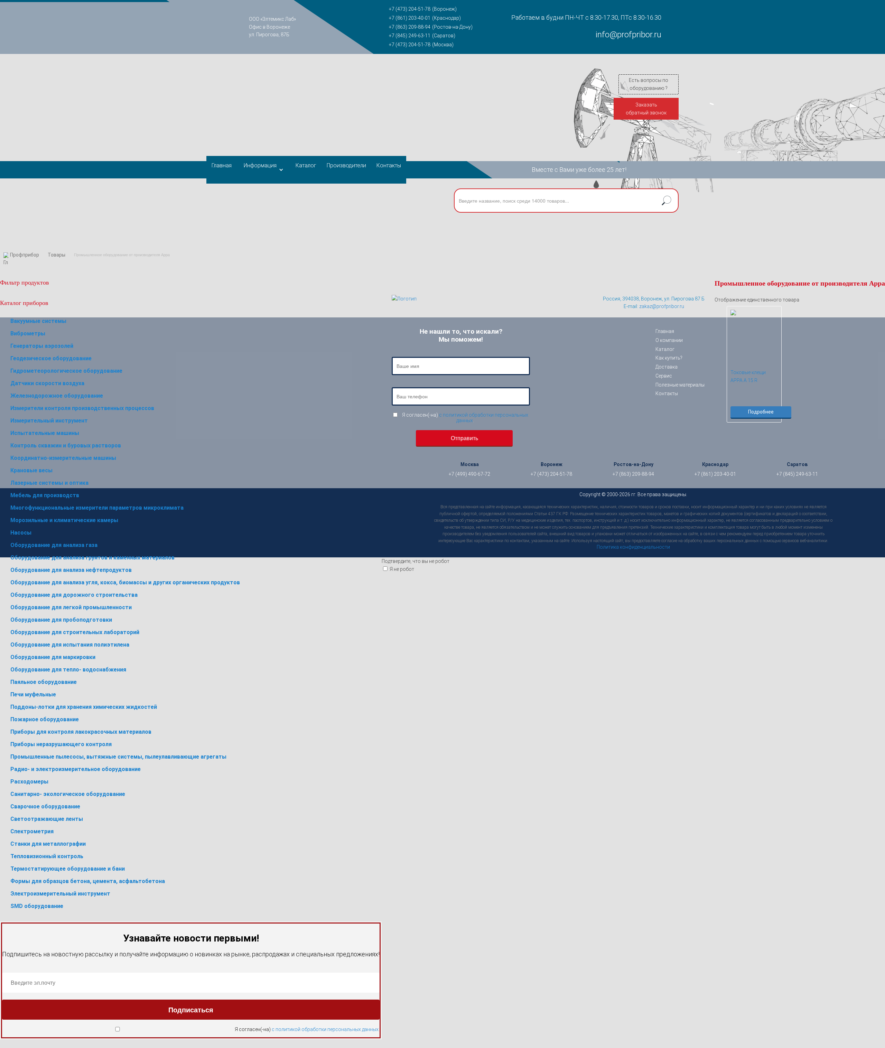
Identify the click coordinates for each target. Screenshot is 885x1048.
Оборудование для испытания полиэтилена (69, 644)
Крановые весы (31, 470)
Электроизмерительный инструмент (60, 893)
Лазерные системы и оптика (49, 483)
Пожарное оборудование (44, 719)
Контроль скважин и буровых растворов (65, 445)
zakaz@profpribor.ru (661, 306)
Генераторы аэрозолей (41, 346)
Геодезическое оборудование (51, 358)
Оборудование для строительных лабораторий (74, 632)
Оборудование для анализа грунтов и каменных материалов (92, 557)
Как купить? (668, 358)
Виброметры (27, 333)
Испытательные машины (44, 433)
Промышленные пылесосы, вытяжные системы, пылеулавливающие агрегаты (118, 756)
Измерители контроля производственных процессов (82, 408)
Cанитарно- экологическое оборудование (67, 794)
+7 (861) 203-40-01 (409, 18)
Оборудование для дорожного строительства (74, 595)
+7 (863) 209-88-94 (409, 27)
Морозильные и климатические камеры (64, 520)
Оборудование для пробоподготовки (61, 619)
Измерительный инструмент (49, 420)
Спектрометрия (32, 831)
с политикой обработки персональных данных (325, 1029)
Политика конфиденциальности (633, 547)
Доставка (666, 367)
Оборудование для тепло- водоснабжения (68, 669)
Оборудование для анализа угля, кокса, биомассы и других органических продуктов (125, 582)
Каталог (306, 165)
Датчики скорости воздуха (47, 383)
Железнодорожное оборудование (56, 395)
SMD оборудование (36, 906)
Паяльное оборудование (43, 682)
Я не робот (402, 569)
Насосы (20, 532)
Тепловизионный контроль (46, 856)
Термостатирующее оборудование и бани (67, 868)
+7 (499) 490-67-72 (469, 474)
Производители (346, 165)
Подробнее (761, 412)
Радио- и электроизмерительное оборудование (75, 769)
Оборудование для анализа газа (53, 545)
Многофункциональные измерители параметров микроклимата (97, 507)
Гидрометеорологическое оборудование (66, 371)
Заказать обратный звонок (646, 108)
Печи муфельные (33, 694)
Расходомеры (29, 781)
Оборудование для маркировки (52, 657)
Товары (56, 255)
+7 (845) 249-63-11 (409, 35)
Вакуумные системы (38, 321)
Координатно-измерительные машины (63, 458)
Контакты (388, 165)
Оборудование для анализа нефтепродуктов (71, 570)
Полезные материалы (680, 385)
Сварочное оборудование (45, 806)
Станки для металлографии (48, 844)
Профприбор (24, 255)
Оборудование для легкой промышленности (71, 607)
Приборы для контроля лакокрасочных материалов (80, 732)
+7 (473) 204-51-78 (409, 9)
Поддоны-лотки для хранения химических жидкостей (83, 707)
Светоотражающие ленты (46, 819)
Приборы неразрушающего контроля (61, 744)
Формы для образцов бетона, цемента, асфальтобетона (87, 881)
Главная (222, 165)
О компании (669, 340)
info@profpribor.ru (628, 34)
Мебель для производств (44, 495)
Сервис (663, 376)
